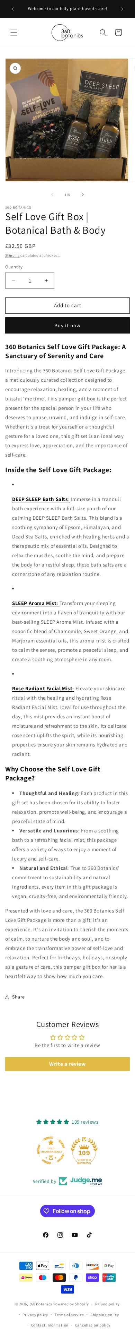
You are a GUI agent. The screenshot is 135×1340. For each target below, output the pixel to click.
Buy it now (67, 325)
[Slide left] (52, 194)
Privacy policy (35, 1314)
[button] (13, 32)
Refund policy (107, 1304)
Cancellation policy (92, 1325)
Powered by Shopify (71, 1304)
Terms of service (69, 1314)
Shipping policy (104, 1314)
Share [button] (18, 997)
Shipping (12, 255)
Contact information (50, 1325)
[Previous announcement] (12, 9)
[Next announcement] (122, 9)
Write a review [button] (67, 1063)
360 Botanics (40, 1304)
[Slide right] (82, 194)
